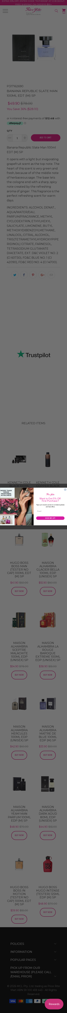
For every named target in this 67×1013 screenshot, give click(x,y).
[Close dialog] (65, 490)
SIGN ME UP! (50, 518)
